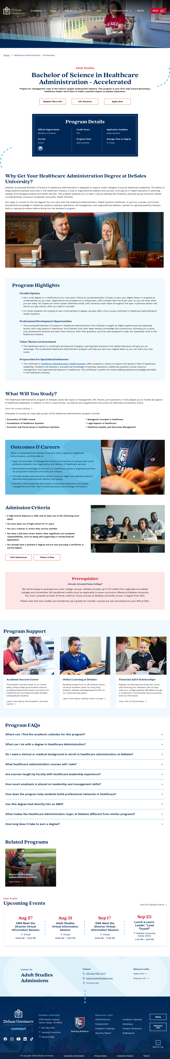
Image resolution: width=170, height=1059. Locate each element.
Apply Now (117, 101)
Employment (101, 1024)
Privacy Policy (100, 1056)
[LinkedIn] (25, 1039)
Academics (36, 11)
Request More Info (52, 101)
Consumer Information (74, 1056)
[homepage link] (14, 11)
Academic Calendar (132, 1019)
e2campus (128, 1024)
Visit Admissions (18, 557)
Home (6, 55)
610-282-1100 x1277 (96, 973)
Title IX (146, 1056)
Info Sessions (85, 101)
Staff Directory (102, 1019)
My (140, 11)
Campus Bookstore (132, 1028)
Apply (53, 11)
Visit (89, 11)
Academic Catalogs (105, 1028)
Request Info (71, 11)
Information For (120, 11)
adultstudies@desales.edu (99, 978)
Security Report (103, 1033)
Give (99, 11)
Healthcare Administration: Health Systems (63, 364)
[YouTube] (18, 1039)
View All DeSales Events (152, 904)
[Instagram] (12, 1039)
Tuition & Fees (47, 557)
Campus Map (47, 1037)
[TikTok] (32, 1039)
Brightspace (128, 1033)
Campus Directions (50, 1032)
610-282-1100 (48, 1028)
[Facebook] (5, 1039)
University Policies (125, 1056)
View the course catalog (17, 408)
